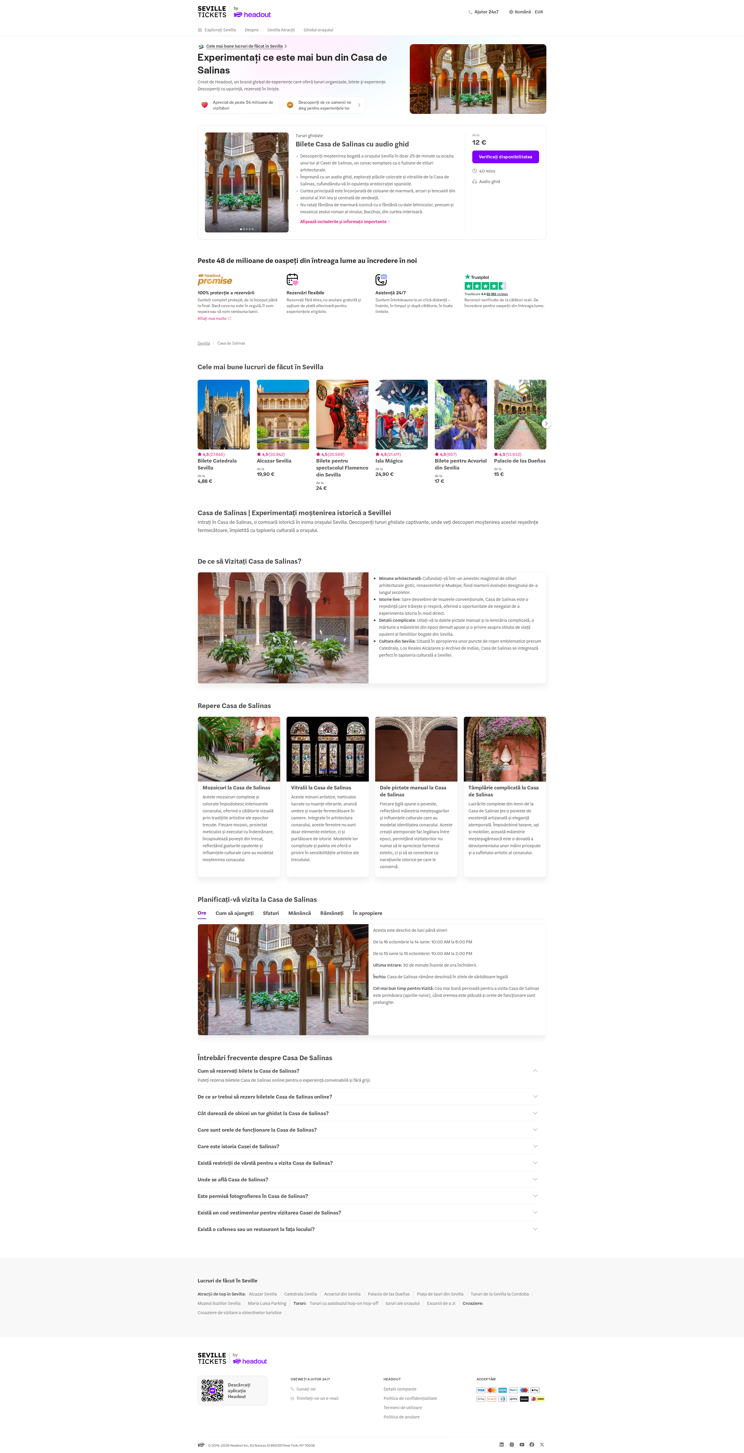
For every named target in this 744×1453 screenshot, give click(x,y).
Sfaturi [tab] (271, 912)
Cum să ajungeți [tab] (235, 912)
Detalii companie (400, 1389)
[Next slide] (281, 182)
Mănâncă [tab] (299, 912)
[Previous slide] (212, 182)
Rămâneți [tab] (332, 912)
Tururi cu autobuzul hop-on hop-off (344, 1303)
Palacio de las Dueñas (389, 1294)
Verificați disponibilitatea (505, 156)
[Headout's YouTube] (522, 1444)
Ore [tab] (202, 912)
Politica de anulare (402, 1417)
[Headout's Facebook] (532, 1444)
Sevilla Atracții (281, 29)
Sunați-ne (306, 1389)
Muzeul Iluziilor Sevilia (219, 1303)
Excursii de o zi (441, 1303)
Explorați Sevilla (220, 29)
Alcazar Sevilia (263, 1294)
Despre (252, 29)
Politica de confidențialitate (410, 1398)
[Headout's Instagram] (511, 1444)
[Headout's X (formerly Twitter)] (542, 1444)
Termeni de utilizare (403, 1407)
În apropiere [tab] (367, 912)
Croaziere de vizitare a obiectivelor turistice (240, 1312)
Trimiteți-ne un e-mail (317, 1398)
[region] (247, 182)
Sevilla (204, 343)
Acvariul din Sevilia (342, 1294)
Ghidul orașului (318, 29)
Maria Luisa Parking (267, 1303)
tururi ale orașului (403, 1303)
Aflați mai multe (212, 318)
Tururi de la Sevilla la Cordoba (500, 1294)
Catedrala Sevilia (300, 1294)
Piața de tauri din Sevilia (440, 1294)
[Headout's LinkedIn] (501, 1444)
